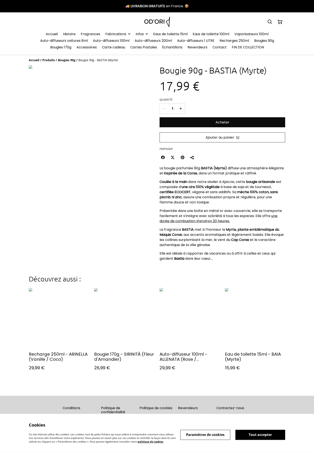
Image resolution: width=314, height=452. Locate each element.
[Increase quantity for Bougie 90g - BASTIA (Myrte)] (180, 108)
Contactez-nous (230, 408)
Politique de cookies (155, 408)
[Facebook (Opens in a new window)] (163, 157)
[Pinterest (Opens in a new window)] (182, 157)
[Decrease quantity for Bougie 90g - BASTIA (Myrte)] (164, 108)
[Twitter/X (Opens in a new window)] (172, 157)
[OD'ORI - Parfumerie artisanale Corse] (157, 22)
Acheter (222, 122)
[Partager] (192, 157)
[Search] (270, 22)
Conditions (71, 408)
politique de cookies (150, 441)
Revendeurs (188, 408)
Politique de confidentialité (113, 410)
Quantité (166, 99)
